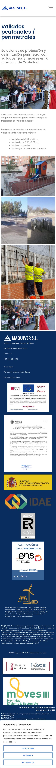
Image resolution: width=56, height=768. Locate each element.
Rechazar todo (28, 762)
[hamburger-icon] (51, 8)
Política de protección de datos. (17, 372)
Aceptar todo (28, 748)
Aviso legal (8, 367)
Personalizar (28, 755)
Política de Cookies (12, 378)
